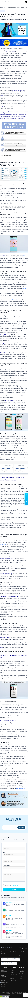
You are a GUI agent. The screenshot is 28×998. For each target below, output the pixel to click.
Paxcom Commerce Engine (4, 972)
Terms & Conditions (12, 977)
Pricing (20, 978)
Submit (14, 889)
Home (1, 7)
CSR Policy (12, 972)
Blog (5, 7)
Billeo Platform (22, 974)
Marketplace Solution (4, 985)
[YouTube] (23, 948)
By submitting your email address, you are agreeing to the (13, 884)
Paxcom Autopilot (3, 976)
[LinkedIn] (26, 948)
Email (4, 852)
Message (5, 872)
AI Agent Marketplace (22, 971)
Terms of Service (14, 885)
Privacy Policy (13, 974)
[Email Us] (20, 948)
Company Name (6, 865)
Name (4, 845)
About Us (12, 970)
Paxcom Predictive (3, 979)
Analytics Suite (22, 976)
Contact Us (13, 980)
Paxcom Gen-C (5, 982)
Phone (4, 858)
